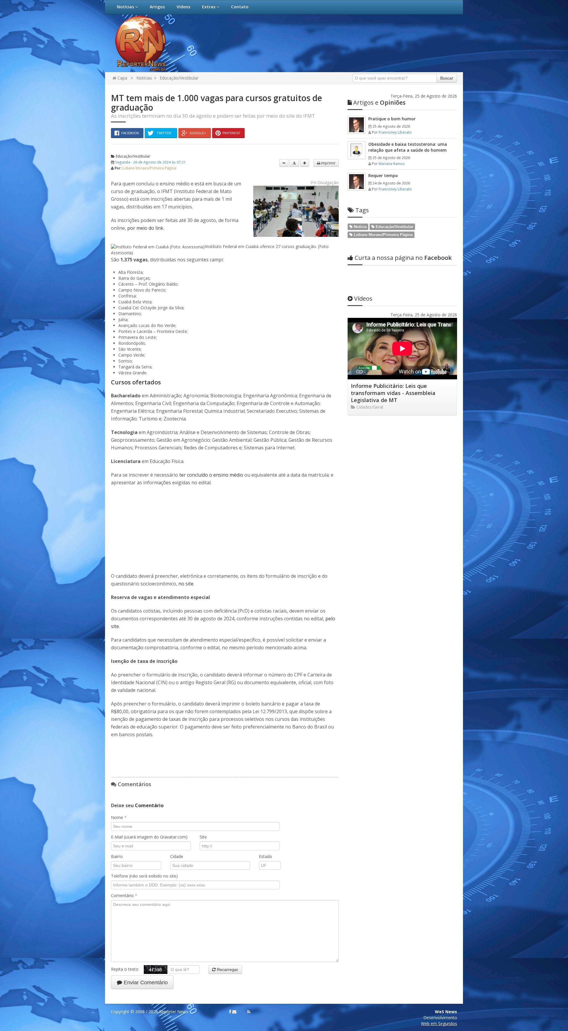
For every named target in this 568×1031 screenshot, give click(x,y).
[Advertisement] (155, 529)
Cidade (176, 856)
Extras (209, 6)
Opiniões (379, 102)
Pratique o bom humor (392, 119)
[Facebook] (230, 1012)
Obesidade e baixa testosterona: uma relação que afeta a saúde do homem (407, 147)
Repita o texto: (127, 969)
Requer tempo (383, 175)
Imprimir (327, 163)
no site (185, 583)
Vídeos (183, 6)
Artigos (157, 6)
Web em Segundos (439, 1023)
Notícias (126, 6)
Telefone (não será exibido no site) (144, 876)
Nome (119, 817)
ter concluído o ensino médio (211, 475)
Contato (239, 6)
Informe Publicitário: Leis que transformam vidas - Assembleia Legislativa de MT (393, 393)
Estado (265, 856)
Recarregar (227, 969)
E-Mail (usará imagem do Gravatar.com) (149, 837)
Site (203, 837)
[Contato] (234, 1012)
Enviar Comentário (145, 982)
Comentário (124, 895)
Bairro (117, 856)
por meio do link (145, 228)
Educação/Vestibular (179, 78)
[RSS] (248, 1012)
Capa (121, 78)
